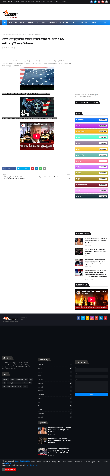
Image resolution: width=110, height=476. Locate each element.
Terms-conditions (67, 462)
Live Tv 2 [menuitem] (84, 22)
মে (55, 406)
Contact (16, 2)
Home (4, 2)
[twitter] (95, 1)
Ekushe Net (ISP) (8, 48)
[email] (106, 1)
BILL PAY (63, 2)
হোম (3, 34)
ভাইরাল (89, 173)
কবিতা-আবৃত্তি (89, 131)
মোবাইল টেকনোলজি (89, 185)
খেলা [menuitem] (37, 22)
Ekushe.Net (8, 463)
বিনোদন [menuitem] (43, 22)
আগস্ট (55, 368)
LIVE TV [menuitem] (75, 22)
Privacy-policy (56, 462)
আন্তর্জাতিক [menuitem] (30, 22)
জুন (55, 376)
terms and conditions (27, 2)
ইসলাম (89, 126)
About (10, 2)
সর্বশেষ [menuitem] (10, 22)
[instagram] (99, 1)
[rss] (87, 318)
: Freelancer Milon (33, 465)
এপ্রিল (55, 410)
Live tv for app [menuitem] (9, 27)
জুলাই (55, 372)
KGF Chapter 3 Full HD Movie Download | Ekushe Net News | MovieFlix (96, 251)
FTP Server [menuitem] (64, 22)
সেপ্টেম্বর (55, 395)
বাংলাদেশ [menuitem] (22, 22)
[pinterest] (105, 318)
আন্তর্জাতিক (89, 120)
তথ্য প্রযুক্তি (89, 155)
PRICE (57, 2)
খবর (89, 137)
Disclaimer (50, 2)
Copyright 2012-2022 (22, 461)
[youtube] (102, 1)
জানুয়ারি (55, 380)
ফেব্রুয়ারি (55, 413)
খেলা (89, 143)
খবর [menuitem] (16, 22)
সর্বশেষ (89, 196)
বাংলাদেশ (89, 161)
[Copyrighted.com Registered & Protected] (9, 470)
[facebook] (91, 1)
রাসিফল (89, 190)
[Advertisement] (91, 46)
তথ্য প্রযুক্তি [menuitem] (52, 22)
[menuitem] (4, 22)
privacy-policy (40, 2)
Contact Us (46, 462)
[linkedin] (101, 318)
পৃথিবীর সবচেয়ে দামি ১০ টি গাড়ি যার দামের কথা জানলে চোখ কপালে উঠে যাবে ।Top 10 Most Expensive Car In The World (96, 262)
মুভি (89, 179)
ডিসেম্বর (55, 364)
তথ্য (89, 149)
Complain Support (89, 462)
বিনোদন (89, 167)
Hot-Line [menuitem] (93, 22)
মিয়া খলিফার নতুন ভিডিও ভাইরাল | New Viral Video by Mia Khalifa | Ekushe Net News (96, 241)
